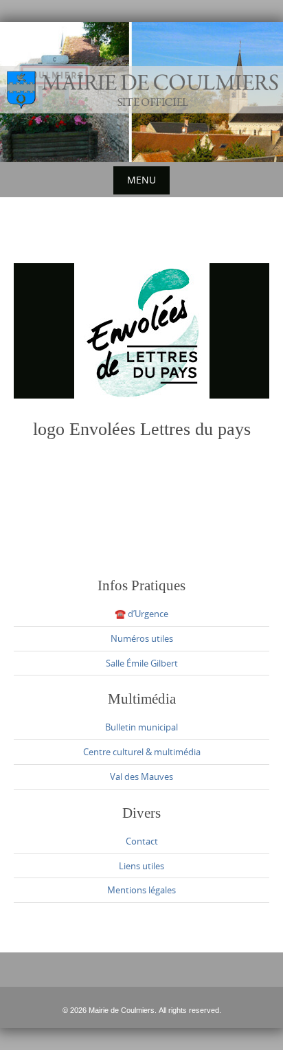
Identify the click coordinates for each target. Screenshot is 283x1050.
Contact (142, 841)
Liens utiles (141, 866)
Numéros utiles (142, 638)
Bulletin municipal (141, 727)
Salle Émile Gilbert (142, 663)
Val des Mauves (141, 776)
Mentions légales (141, 890)
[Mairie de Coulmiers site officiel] (141, 89)
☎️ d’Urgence (141, 613)
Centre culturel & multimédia (142, 752)
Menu (141, 179)
